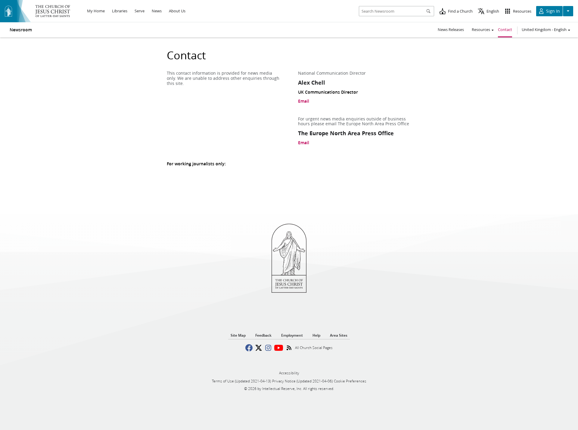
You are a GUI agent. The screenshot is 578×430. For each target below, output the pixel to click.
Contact (505, 29)
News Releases (451, 29)
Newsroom (21, 30)
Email (303, 101)
